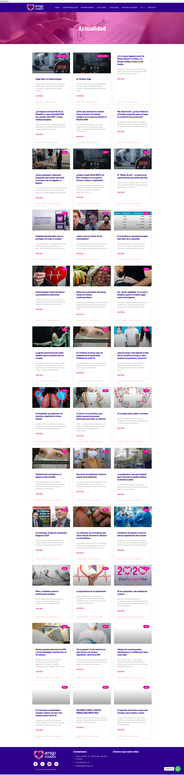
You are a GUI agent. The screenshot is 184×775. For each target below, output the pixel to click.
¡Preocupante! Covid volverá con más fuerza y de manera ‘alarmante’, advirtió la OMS (90, 652)
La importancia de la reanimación (91, 591)
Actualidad (114, 7)
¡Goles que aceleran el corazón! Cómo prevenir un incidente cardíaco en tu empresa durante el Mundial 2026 (91, 115)
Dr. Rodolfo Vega (83, 79)
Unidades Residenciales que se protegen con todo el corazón (49, 237)
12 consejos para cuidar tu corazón (132, 413)
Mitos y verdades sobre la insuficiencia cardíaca (47, 592)
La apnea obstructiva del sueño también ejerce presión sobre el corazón (50, 355)
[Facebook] (35, 764)
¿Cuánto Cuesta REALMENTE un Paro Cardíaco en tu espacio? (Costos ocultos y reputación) (90, 178)
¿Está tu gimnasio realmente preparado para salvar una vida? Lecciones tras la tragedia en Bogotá (50, 179)
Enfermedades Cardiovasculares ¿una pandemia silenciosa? (50, 293)
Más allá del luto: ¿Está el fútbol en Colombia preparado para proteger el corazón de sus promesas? (132, 114)
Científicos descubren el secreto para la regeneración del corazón (131, 534)
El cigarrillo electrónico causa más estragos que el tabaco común (132, 711)
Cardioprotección (70, 7)
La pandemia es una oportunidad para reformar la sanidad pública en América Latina (131, 477)
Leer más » (40, 96)
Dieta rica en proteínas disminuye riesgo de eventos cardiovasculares (91, 295)
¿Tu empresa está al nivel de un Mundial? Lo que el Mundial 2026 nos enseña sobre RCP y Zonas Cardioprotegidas (50, 115)
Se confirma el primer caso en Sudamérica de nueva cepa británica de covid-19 (89, 355)
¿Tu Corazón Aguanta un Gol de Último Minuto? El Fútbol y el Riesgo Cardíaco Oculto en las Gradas (130, 60)
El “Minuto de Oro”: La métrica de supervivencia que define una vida (132, 176)
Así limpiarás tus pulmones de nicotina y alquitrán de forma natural (49, 416)
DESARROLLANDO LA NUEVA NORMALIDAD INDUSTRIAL (88, 711)
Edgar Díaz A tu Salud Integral (48, 79)
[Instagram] (42, 764)
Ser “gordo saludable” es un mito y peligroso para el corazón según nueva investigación (132, 295)
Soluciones (101, 7)
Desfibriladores (87, 7)
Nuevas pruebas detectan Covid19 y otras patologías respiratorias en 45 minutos (51, 652)
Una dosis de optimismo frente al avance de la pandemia (91, 475)
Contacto (152, 7)
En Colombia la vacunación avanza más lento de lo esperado (132, 237)
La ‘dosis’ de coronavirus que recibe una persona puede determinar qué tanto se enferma (91, 416)
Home (57, 7)
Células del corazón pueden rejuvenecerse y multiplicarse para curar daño (132, 652)
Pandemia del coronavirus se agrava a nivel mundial (48, 475)
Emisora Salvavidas (129, 7)
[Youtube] (49, 764)
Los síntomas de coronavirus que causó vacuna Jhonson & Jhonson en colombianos (91, 535)
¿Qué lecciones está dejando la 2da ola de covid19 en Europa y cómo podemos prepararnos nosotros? (132, 355)
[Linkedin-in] (56, 764)
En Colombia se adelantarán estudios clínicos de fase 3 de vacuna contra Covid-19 (49, 713)
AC (142, 7)
